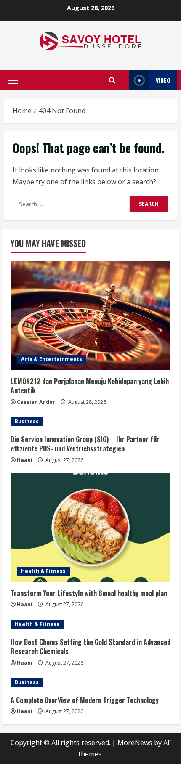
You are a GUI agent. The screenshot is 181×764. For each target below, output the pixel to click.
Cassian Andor (36, 402)
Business (27, 421)
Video (163, 80)
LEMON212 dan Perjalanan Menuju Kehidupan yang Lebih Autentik (90, 385)
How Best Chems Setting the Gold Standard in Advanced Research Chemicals (90, 646)
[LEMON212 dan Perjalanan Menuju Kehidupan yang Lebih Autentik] (90, 315)
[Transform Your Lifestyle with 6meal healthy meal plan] (90, 527)
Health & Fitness (43, 571)
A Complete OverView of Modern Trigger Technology (85, 700)
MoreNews (134, 742)
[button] (13, 80)
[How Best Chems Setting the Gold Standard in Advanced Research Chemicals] (90, 624)
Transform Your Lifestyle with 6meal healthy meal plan (89, 593)
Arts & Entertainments (51, 359)
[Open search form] (112, 80)
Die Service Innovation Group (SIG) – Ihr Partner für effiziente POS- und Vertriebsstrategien (85, 444)
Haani (24, 460)
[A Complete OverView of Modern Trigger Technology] (90, 682)
